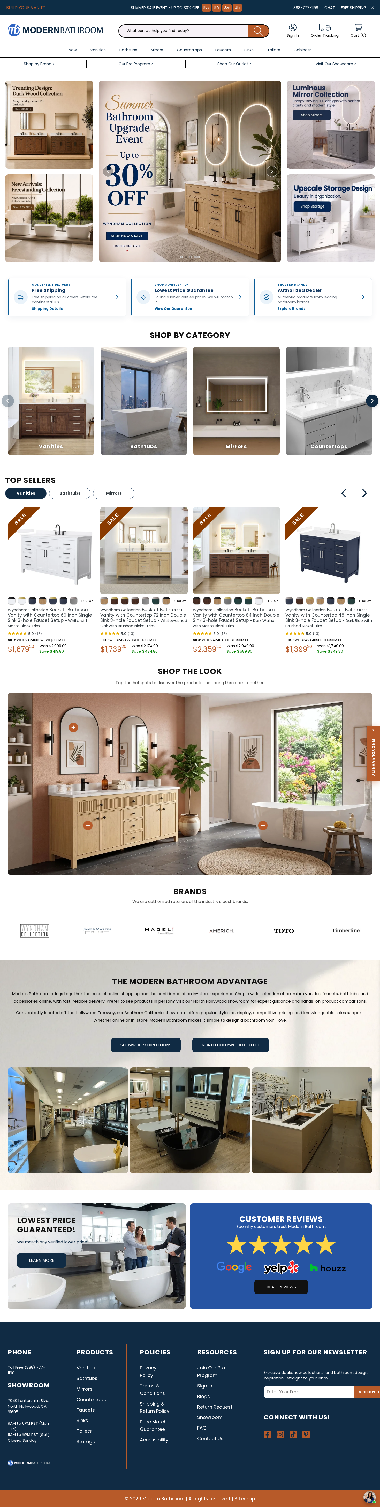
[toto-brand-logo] (284, 931)
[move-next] (364, 494)
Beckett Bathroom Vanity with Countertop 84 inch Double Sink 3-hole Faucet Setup (51, 618)
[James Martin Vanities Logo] (97, 931)
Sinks (82, 1420)
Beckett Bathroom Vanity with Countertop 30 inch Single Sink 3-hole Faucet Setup (235, 618)
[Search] (258, 31)
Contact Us (210, 1438)
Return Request (214, 1407)
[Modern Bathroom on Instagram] (280, 1434)
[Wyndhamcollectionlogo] (35, 931)
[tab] (181, 257)
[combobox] (193, 31)
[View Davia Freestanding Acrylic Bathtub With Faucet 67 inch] (263, 825)
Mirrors (114, 493)
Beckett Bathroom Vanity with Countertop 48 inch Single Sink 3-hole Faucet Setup (143, 618)
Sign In (204, 1386)
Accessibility (154, 1440)
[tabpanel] (51, 581)
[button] (358, 31)
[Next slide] (272, 171)
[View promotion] (49, 125)
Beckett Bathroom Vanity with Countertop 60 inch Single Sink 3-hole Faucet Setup (327, 618)
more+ (87, 600)
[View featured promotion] (190, 171)
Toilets (84, 1431)
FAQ (201, 1428)
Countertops (91, 1399)
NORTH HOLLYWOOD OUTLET (231, 1045)
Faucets (86, 1410)
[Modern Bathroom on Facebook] (267, 1434)
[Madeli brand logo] (159, 931)
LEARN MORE (41, 1260)
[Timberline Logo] (346, 931)
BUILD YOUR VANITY (25, 8)
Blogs (203, 1396)
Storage (86, 1441)
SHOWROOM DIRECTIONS (145, 1045)
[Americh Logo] (222, 931)
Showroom (210, 1417)
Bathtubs (69, 493)
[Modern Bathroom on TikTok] (293, 1434)
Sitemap (245, 1498)
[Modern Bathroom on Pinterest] (306, 1434)
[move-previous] (344, 494)
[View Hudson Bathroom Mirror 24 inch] (73, 727)
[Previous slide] (108, 171)
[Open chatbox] (369, 1497)
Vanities (26, 493)
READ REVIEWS (281, 1287)
